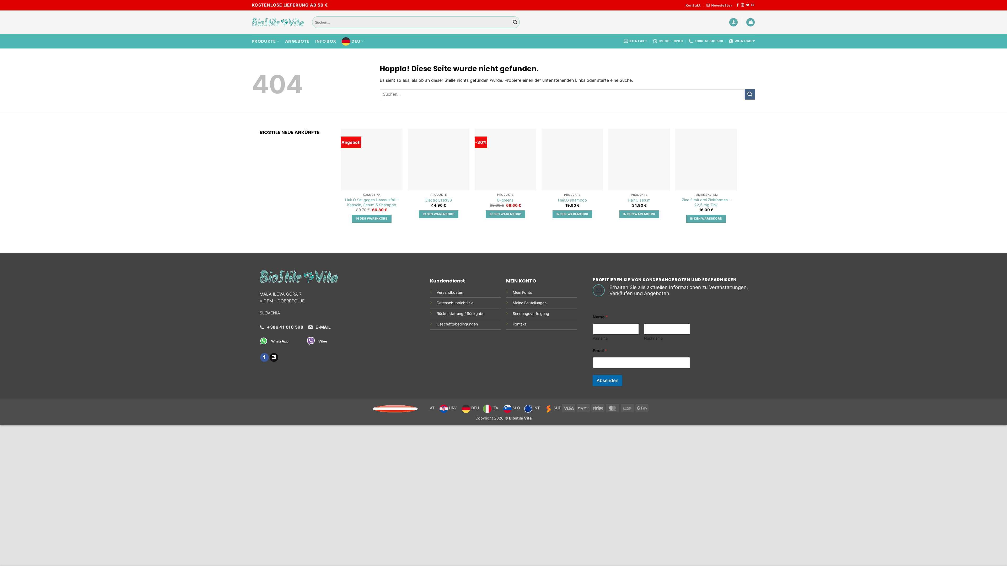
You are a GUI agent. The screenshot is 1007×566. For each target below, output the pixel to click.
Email (600, 350)
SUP (557, 408)
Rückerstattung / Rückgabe (460, 313)
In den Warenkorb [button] (372, 218)
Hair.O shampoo (572, 200)
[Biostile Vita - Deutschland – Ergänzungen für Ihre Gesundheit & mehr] (278, 22)
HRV (452, 408)
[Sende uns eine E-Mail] (752, 5)
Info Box (325, 41)
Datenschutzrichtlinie (455, 303)
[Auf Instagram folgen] (742, 5)
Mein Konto (522, 292)
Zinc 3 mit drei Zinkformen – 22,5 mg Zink (706, 202)
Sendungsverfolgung (531, 313)
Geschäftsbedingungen (457, 324)
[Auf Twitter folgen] (747, 5)
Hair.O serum (639, 200)
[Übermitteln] (515, 22)
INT (536, 408)
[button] (719, 5)
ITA (494, 408)
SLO (516, 408)
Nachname (653, 338)
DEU (355, 41)
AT (432, 408)
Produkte (264, 41)
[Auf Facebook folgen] (737, 5)
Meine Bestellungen (530, 303)
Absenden (607, 380)
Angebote (297, 41)
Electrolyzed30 (438, 200)
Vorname (600, 338)
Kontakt (693, 5)
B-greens (505, 200)
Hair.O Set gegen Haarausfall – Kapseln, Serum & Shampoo (371, 202)
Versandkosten (450, 292)
